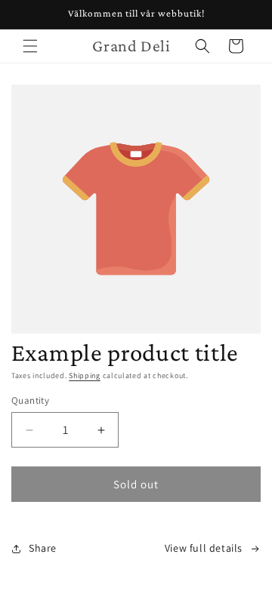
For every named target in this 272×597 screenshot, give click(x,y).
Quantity (30, 400)
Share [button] (43, 548)
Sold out (136, 484)
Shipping (84, 375)
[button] (30, 46)
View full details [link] (204, 548)
